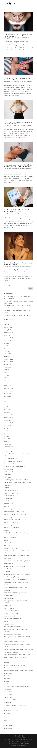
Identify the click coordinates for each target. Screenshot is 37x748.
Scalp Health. (7, 660)
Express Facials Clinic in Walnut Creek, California (17, 561)
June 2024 (6, 372)
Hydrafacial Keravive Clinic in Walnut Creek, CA (16, 587)
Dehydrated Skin (8, 503)
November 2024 (8, 362)
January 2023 (7, 412)
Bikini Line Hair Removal (10, 472)
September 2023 (8, 396)
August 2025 (7, 340)
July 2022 (6, 428)
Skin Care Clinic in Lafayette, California (14, 665)
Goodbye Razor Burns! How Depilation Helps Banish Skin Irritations (18, 263)
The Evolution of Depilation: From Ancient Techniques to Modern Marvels (17, 79)
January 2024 (7, 385)
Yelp (22, 743)
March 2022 (7, 439)
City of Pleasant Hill (9, 496)
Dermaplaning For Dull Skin (11, 522)
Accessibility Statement (18, 745)
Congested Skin (8, 498)
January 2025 (7, 356)
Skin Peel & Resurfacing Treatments (14, 676)
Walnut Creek (7, 713)
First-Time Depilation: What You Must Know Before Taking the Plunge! (18, 210)
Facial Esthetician (8, 569)
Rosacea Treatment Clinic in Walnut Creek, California (18, 649)
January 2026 (7, 330)
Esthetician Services (9, 543)
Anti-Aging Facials (9, 469)
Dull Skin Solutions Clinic (10, 537)
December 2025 (8, 332)
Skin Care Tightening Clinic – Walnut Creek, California (18, 670)
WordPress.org (8, 728)
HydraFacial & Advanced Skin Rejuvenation (15, 579)
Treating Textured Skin (10, 700)
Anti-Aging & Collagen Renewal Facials (14, 466)
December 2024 (8, 359)
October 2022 (7, 420)
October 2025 (7, 335)
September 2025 (8, 338)
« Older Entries (8, 286)
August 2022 (7, 425)
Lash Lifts (6, 621)
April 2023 (6, 407)
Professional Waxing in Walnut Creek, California (17, 644)
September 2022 (8, 423)
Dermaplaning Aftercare (10, 517)
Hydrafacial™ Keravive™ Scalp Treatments (15, 593)
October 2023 (7, 393)
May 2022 (6, 433)
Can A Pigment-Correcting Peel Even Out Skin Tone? (18, 315)
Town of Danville (8, 694)
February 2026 (8, 327)
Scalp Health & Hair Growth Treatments (15, 657)
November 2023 (8, 391)
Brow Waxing (7, 485)
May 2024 (6, 375)
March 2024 (7, 380)
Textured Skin (7, 689)
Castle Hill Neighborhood (11, 490)
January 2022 (7, 441)
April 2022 (6, 436)
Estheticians (7, 545)
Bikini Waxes (7, 474)
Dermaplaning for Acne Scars (12, 519)
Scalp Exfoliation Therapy (11, 652)
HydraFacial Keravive (9, 585)
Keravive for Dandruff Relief (11, 611)
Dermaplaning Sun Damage (11, 527)
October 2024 (7, 364)
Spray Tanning (8, 681)
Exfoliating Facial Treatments (12, 548)
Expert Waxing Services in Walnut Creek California (17, 555)
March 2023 (7, 409)
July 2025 (6, 343)
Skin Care (6, 662)
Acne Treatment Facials (10, 458)
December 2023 (8, 388)
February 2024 (8, 383)
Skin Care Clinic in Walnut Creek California (15, 668)
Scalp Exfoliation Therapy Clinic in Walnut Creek (17, 654)
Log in (5, 720)
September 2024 (8, 367)
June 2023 (6, 401)
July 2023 (6, 399)
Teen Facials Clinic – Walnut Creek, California (16, 686)
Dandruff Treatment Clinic (11, 501)
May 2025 (6, 348)
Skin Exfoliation (8, 673)
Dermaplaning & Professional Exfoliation (15, 514)
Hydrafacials (7, 590)
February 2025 (8, 354)
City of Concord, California (11, 493)
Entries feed (7, 723)
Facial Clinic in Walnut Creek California (14, 566)
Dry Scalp (6, 530)
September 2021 (8, 447)
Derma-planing (8, 509)
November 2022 (8, 417)
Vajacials (6, 708)
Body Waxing (7, 477)
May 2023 (6, 404)
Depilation (29, 38)
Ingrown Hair (7, 605)
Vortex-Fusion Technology (11, 710)
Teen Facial (7, 684)
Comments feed (8, 725)
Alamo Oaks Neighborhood (11, 464)
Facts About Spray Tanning (11, 577)
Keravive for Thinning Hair (11, 613)
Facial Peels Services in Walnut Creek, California (17, 574)
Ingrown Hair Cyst (9, 608)
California (6, 487)
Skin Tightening (8, 678)
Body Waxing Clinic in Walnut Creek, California (16, 480)
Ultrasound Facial (8, 702)
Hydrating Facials (8, 595)
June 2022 (6, 431)
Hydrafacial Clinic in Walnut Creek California (16, 582)
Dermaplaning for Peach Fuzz (12, 525)
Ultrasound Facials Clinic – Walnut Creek (15, 705)
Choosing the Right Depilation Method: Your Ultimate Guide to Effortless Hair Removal (18, 165)
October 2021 (7, 444)
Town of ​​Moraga (8, 697)
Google (27, 743)
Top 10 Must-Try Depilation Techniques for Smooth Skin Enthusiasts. (18, 122)
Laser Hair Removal (9, 616)
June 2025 (6, 346)
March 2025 (7, 351)
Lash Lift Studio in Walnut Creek (12, 618)
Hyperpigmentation (9, 598)
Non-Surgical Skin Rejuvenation (12, 634)
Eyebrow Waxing (8, 563)
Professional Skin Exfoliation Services (14, 641)
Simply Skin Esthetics (11, 38)
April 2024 (6, 378)
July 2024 (6, 370)
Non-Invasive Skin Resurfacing (12, 627)
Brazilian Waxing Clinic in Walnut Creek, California (17, 482)
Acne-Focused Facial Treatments (13, 461)
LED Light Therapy (9, 624)
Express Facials (8, 558)
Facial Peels (7, 571)
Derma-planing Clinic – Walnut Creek (14, 511)
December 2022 (8, 415)
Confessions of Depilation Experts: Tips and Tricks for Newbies (18, 35)
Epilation (6, 540)
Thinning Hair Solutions (10, 692)
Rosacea (6, 647)
